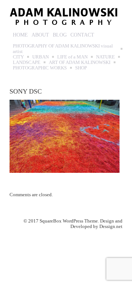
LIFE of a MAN (72, 57)
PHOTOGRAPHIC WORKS (40, 68)
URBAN (40, 57)
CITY (18, 57)
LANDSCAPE (26, 62)
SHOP (81, 68)
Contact (82, 35)
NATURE (105, 57)
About (40, 35)
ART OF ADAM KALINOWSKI (79, 62)
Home (20, 35)
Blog (60, 35)
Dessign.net (110, 226)
